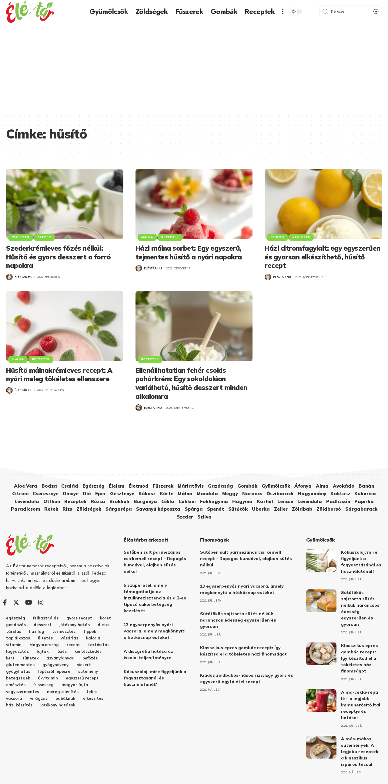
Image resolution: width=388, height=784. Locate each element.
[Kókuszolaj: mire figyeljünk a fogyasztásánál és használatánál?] (321, 560)
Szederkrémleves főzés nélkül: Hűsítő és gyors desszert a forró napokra (58, 257)
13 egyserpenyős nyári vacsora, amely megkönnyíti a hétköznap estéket (155, 631)
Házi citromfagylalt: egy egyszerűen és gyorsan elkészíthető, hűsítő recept (322, 257)
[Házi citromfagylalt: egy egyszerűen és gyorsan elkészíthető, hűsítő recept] (323, 204)
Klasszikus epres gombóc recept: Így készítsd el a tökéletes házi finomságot (359, 658)
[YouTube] (29, 602)
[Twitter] (16, 602)
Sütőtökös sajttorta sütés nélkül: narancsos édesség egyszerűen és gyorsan (238, 620)
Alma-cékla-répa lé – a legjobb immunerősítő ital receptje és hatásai (360, 704)
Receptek (20, 237)
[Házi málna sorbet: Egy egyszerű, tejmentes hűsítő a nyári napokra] (194, 204)
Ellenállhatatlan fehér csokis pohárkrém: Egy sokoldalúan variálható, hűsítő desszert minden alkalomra (191, 383)
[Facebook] (5, 602)
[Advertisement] (194, 68)
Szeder (44, 237)
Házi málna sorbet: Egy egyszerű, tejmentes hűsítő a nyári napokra (188, 252)
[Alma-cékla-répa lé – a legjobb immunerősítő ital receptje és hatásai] (321, 700)
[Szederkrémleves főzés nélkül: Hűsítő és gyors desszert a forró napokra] (64, 204)
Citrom (277, 237)
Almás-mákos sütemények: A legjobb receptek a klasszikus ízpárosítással (359, 751)
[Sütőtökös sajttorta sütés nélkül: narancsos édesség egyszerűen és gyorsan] (321, 600)
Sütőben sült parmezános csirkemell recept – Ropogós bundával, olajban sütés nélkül (246, 558)
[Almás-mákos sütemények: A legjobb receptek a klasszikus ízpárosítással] (321, 747)
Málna (147, 237)
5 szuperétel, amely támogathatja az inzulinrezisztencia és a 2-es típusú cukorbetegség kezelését (155, 597)
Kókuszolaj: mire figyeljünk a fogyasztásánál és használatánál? (155, 678)
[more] (283, 11)
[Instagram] (41, 602)
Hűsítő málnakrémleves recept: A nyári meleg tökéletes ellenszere (59, 374)
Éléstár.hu (23, 277)
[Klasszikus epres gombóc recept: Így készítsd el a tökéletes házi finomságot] (321, 653)
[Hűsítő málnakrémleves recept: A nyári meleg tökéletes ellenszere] (64, 326)
